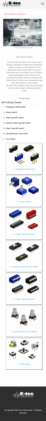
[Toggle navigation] (42, 4)
